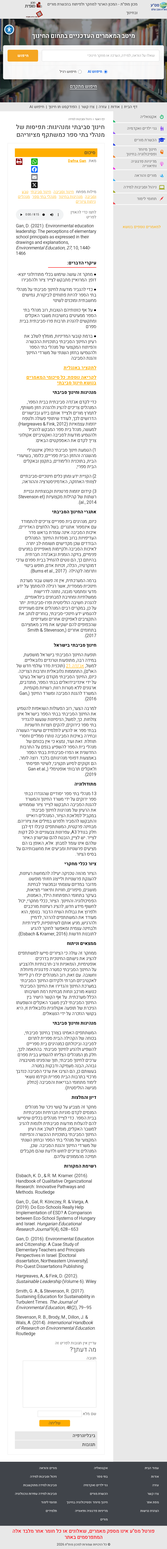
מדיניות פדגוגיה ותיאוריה (91, 1510)
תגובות (88, 1444)
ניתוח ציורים (86, 201)
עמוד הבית (152, 1468)
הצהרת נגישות (149, 1510)
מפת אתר (153, 1502)
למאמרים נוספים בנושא (142, 227)
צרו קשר (87, 107)
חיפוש (23, 56)
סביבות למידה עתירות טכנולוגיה (36, 1493)
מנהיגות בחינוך (71, 197)
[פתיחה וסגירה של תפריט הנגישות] (9, 29)
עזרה (103, 107)
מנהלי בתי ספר (44, 197)
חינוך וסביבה (63, 192)
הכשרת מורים (99, 1493)
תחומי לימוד (49, 1502)
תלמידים (51, 1510)
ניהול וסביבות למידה (80, 119)
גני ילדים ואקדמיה (96, 1485)
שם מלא (89, 1414)
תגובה (91, 1358)
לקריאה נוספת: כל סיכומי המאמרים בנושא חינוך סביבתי (61, 380)
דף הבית (130, 107)
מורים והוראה (48, 1468)
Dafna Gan (77, 161)
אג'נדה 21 (75, 666)
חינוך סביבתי (41, 192)
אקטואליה (101, 1468)
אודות (115, 107)
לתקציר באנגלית (80, 368)
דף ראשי (100, 119)
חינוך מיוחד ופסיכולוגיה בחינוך (87, 1502)
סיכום (89, 152)
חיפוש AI (37, 107)
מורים (104, 1519)
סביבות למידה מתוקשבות (40, 1485)
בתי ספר (102, 1476)
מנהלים (24, 197)
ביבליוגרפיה (84, 1435)
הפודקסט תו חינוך (62, 107)
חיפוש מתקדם (83, 86)
